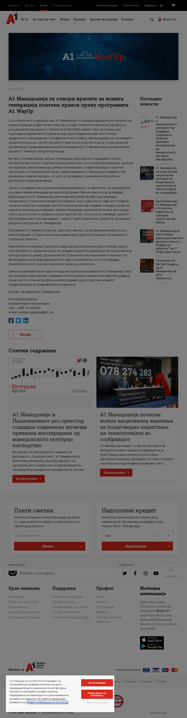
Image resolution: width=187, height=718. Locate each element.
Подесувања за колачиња (97, 694)
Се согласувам (97, 682)
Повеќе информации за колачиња (47, 702)
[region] (60, 693)
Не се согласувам (97, 702)
